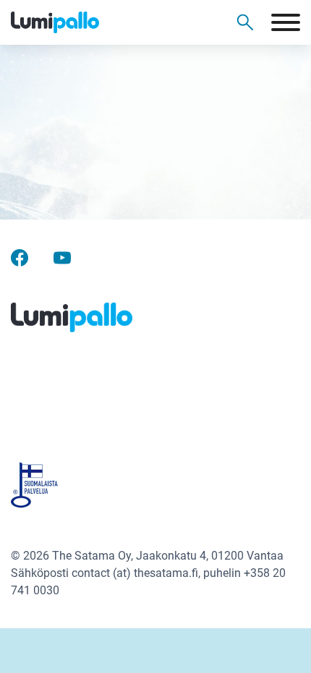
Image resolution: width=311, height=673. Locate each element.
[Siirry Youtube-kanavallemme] (62, 257)
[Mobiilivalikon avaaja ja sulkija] (285, 22)
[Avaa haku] (245, 22)
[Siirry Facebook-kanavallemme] (19, 257)
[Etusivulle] (79, 22)
